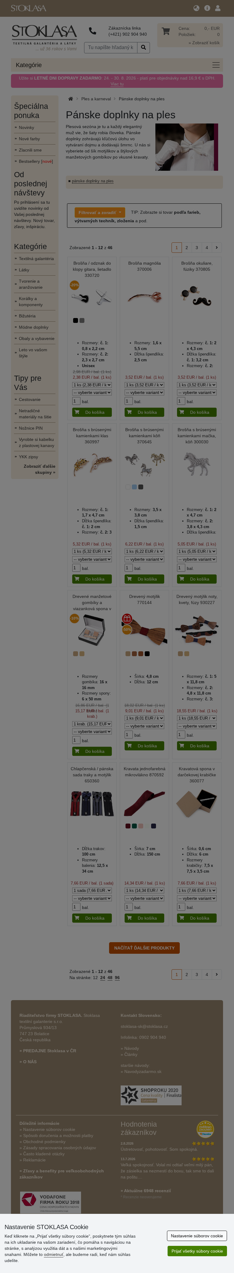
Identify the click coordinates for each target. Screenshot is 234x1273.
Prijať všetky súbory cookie (197, 1251)
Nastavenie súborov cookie (197, 1235)
